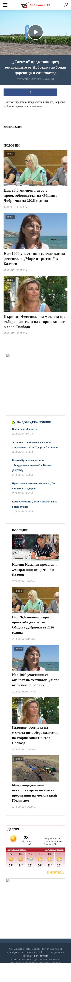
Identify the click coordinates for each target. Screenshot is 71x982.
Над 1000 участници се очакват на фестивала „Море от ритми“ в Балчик (34, 258)
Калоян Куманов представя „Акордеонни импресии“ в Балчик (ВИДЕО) (32, 465)
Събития (48, 78)
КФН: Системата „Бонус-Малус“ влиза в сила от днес (35, 504)
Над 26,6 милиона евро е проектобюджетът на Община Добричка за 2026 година (30, 195)
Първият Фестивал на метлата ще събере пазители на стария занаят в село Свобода (34, 321)
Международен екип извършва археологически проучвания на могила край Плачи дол (34, 792)
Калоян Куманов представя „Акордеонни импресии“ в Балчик (34, 569)
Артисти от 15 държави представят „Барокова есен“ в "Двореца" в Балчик (35, 444)
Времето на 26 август (24, 428)
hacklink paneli (35, 405)
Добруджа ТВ (15, 952)
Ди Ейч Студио (39, 956)
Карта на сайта (35, 952)
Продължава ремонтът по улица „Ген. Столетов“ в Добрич (34, 486)
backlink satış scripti (35, 409)
